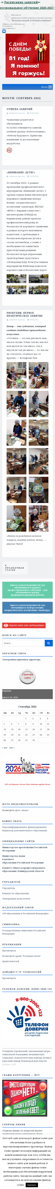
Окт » (12, 747)
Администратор (17, 113)
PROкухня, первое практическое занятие (25, 314)
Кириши (6, 690)
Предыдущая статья (14, 568)
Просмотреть (9, 950)
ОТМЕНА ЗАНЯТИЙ (19, 109)
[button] (44, 87)
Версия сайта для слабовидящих (26, 625)
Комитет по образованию (15, 893)
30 (33, 740)
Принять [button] (31, 1185)
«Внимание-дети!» (21, 172)
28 (19, 740)
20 (12, 734)
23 (33, 734)
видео (25, 810)
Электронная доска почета (16, 898)
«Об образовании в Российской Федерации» (25, 913)
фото (17, 810)
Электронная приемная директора (21, 659)
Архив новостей (10, 961)
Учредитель (8, 888)
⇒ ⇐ (26, 2)
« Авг (4, 747)
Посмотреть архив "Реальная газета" (21, 956)
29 (26, 740)
